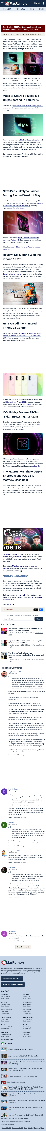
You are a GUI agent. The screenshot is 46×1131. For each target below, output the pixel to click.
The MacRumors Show (16, 1082)
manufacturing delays (17, 208)
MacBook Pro (25, 140)
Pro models (27, 404)
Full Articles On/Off (17, 1128)
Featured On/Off (6, 1128)
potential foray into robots (12, 557)
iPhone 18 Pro (7, 9)
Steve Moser (4, 1032)
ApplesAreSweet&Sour (16, 672)
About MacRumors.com (12, 978)
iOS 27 (32, 9)
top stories (22, 595)
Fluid (25, 1128)
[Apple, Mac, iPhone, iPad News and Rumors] (16, 6)
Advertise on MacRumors (13, 984)
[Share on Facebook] (41, 609)
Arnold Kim (4, 994)
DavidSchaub (13, 789)
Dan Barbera (4, 1025)
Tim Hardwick (27, 1009)
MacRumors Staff (35, 34)
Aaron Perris (26, 1032)
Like (18, 754)
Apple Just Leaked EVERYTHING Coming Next (23, 1056)
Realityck (11, 867)
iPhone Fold (21, 9)
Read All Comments (23, 947)
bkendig (11, 822)
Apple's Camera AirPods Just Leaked (20, 1049)
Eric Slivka (26, 994)
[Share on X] (35, 609)
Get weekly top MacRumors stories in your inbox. (23, 615)
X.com (7, 998)
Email (2, 998)
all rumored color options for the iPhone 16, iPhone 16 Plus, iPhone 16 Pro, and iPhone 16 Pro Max (22, 335)
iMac (35, 140)
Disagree (23, 754)
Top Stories (10, 604)
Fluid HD (30, 1128)
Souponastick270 (14, 851)
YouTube (8, 1043)
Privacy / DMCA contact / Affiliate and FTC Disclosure (15, 1121)
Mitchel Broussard (6, 1009)
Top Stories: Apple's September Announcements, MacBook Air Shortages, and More (26, 655)
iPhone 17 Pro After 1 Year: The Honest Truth (23, 1076)
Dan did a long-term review (12, 274)
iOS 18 (24, 424)
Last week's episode (10, 554)
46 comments (8, 609)
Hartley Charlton (6, 1017)
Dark (42, 1128)
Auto (35, 1128)
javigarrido (12, 931)
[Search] (40, 3)
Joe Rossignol (27, 1002)
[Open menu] (2, 3)
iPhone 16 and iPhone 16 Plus (16, 402)
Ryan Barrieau (27, 1025)
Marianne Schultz (28, 1017)
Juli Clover (4, 1002)
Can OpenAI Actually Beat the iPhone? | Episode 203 (25, 1115)
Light (39, 1128)
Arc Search (35, 466)
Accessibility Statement (7, 1124)
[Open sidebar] (43, 3)
